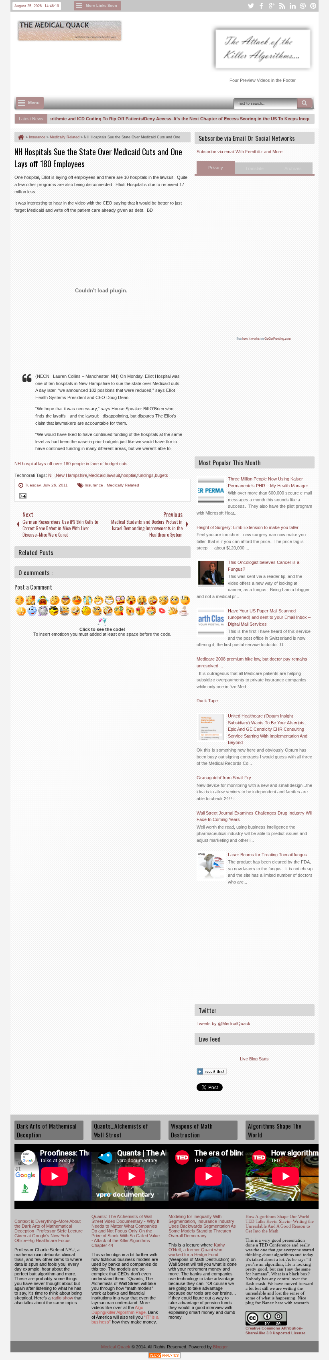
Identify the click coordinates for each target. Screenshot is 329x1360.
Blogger (220, 1346)
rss (282, 6)
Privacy (215, 167)
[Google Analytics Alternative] (164, 1357)
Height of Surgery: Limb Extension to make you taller (248, 527)
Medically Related (123, 485)
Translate (254, 168)
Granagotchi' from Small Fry (224, 777)
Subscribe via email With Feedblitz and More (239, 151)
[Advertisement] (160, 65)
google (271, 6)
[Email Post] (21, 497)
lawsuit (113, 475)
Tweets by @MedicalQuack (223, 1023)
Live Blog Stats (254, 1058)
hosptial (128, 475)
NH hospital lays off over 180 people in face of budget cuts (71, 463)
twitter (251, 6)
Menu (34, 102)
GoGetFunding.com (277, 339)
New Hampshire (71, 475)
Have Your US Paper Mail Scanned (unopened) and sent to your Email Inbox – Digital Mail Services (269, 617)
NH (51, 475)
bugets (161, 475)
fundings (145, 475)
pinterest (313, 6)
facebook (261, 6)
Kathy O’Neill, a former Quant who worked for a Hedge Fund (197, 1249)
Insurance (94, 485)
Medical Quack (116, 1346)
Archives (293, 168)
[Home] (20, 137)
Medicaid (97, 475)
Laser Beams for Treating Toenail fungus (267, 854)
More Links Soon (101, 6)
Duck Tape (207, 700)
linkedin (292, 6)
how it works (251, 339)
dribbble (303, 6)
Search (305, 103)
